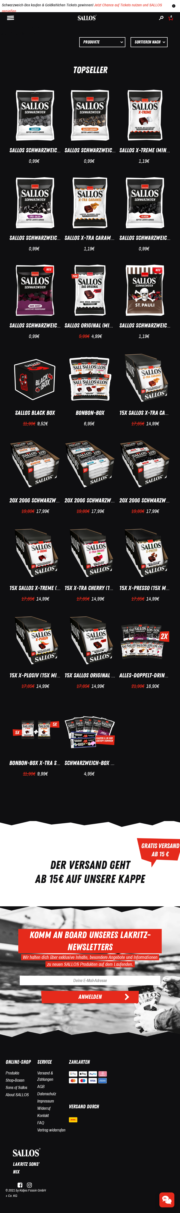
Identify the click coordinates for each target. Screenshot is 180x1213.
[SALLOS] (87, 17)
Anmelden (90, 996)
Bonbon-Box (90, 412)
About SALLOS (17, 1095)
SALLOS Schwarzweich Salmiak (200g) (52, 150)
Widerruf (43, 1108)
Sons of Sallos (16, 1087)
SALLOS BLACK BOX (35, 412)
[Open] (166, 1199)
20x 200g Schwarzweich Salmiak (102, 500)
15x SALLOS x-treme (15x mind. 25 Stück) (56, 588)
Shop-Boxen (15, 1080)
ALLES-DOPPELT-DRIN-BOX (147, 675)
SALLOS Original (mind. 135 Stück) (103, 325)
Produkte (12, 1073)
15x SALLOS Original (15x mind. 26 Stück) (111, 675)
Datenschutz (46, 1094)
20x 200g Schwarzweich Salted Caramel (56, 500)
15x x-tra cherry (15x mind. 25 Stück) (108, 588)
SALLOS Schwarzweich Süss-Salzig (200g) (56, 238)
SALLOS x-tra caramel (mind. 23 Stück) (109, 238)
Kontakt (43, 1115)
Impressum (45, 1101)
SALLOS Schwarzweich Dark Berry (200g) (56, 325)
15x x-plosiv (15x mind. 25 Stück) (48, 675)
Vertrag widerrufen (51, 1130)
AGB (41, 1086)
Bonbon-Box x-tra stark (38, 763)
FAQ (40, 1123)
